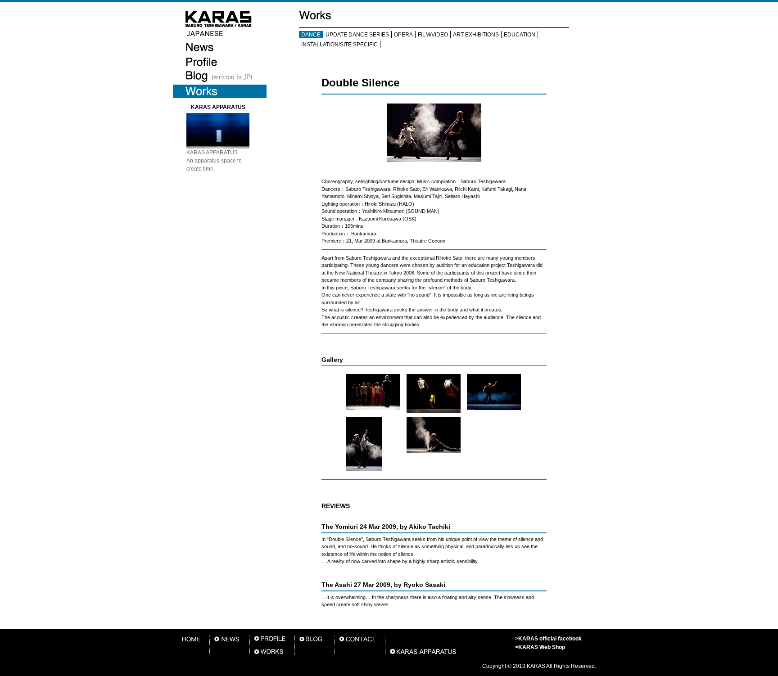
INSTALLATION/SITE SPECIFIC (339, 44)
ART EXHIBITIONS (476, 35)
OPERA (403, 35)
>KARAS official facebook (548, 638)
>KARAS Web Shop (540, 647)
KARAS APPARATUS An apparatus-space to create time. (214, 160)
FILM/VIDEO (433, 35)
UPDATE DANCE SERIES (357, 35)
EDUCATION (519, 35)
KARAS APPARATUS (218, 107)
